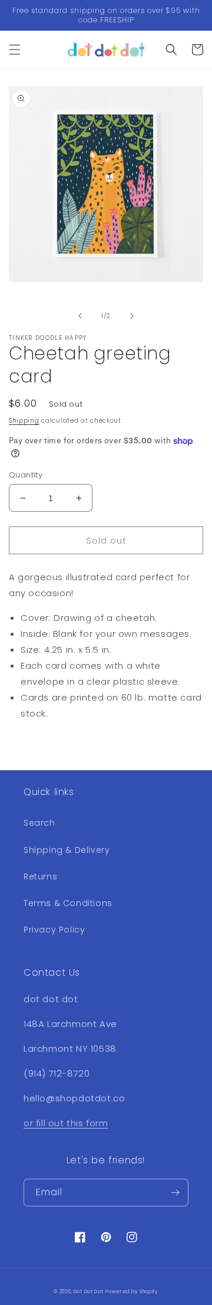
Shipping (24, 420)
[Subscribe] (175, 1192)
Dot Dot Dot (89, 1291)
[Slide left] (80, 316)
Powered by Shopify (131, 1291)
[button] (15, 50)
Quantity (25, 474)
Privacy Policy (54, 930)
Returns (40, 876)
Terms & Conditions (68, 903)
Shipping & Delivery (67, 850)
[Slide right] (132, 316)
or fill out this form (66, 1123)
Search (39, 823)
